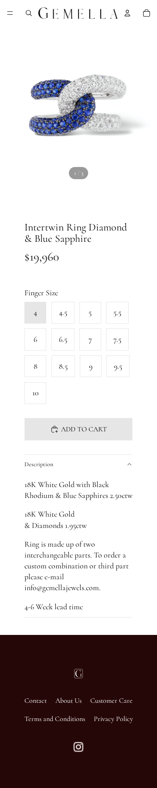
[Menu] (10, 13)
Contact (35, 700)
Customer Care (111, 700)
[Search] (28, 13)
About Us (68, 700)
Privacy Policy (113, 719)
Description (38, 464)
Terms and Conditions (54, 719)
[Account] (127, 13)
